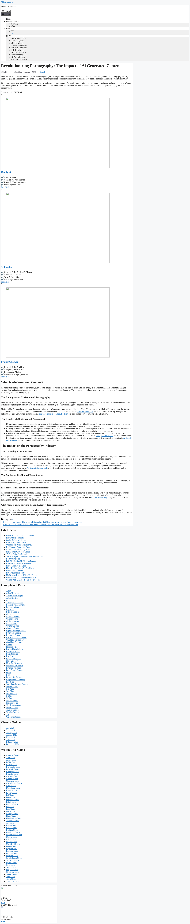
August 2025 (11, 735)
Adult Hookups (12, 593)
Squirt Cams (11, 867)
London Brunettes (8, 6)
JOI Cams (10, 823)
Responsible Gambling (15, 679)
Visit (3, 902)
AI (12, 33)
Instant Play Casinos (14, 649)
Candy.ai (6, 172)
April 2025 (10, 739)
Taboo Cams (11, 874)
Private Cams (11, 853)
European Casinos (13, 635)
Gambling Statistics (14, 642)
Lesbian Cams (12, 830)
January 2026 (11, 732)
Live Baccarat (12, 654)
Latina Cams (11, 827)
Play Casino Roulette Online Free (20, 535)
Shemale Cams (12, 855)
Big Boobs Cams (13, 767)
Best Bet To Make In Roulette (18, 563)
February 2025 (12, 742)
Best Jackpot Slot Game (16, 542)
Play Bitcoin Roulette (15, 538)
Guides (9, 644)
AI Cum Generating (99, 497)
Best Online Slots (13, 559)
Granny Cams (12, 813)
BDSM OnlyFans (18, 52)
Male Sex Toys (12, 661)
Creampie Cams (12, 781)
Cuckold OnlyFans (19, 59)
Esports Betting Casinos (16, 630)
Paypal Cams (11, 848)
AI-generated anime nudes (37, 468)
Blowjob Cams (12, 769)
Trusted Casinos (12, 710)
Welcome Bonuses (13, 717)
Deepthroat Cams (13, 788)
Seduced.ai (6, 267)
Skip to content (7, 2)
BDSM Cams (11, 764)
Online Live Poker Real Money (19, 545)
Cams (13, 26)
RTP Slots (10, 682)
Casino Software (13, 621)
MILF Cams (11, 839)
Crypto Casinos (12, 626)
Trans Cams (11, 879)
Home (8, 19)
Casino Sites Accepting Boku (18, 549)
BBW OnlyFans (18, 57)
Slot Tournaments (13, 705)
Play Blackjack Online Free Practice (21, 577)
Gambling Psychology (15, 640)
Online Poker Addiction (16, 540)
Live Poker (10, 656)
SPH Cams (10, 865)
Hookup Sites (11, 21)
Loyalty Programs (13, 658)
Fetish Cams (11, 802)
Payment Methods (13, 668)
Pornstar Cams (12, 851)
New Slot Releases (14, 663)
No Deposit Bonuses (14, 665)
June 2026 (10, 730)
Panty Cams (11, 846)
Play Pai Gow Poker (14, 570)
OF (7, 36)
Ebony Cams (11, 790)
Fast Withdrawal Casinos (16, 637)
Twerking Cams (12, 881)
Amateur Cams (12, 755)
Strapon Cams (12, 870)
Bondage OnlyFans (19, 55)
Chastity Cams (12, 776)
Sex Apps (10, 689)
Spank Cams (11, 863)
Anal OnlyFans (17, 41)
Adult (8, 591)
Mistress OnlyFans (19, 48)
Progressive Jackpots (14, 677)
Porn (8, 29)
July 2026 (10, 728)
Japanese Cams (12, 820)
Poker (8, 672)
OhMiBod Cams (13, 844)
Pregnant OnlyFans (19, 45)
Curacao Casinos (13, 628)
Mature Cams (11, 837)
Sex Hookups (11, 693)
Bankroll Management (15, 605)
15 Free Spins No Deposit (16, 554)
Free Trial (5, 187)
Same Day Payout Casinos (17, 684)
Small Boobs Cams (14, 858)
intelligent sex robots (104, 436)
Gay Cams (10, 811)
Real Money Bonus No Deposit (19, 547)
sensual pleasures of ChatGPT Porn (53, 414)
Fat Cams (10, 795)
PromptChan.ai (9, 361)
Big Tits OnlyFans (18, 38)
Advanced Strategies (14, 595)
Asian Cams (11, 760)
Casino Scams (12, 619)
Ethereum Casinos (13, 633)
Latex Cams (11, 825)
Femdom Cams (12, 799)
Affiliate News (12, 598)
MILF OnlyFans (18, 50)
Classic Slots (11, 623)
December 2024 (12, 744)
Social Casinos (12, 707)
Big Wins (10, 609)
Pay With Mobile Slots (15, 573)
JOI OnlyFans (17, 43)
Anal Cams (10, 757)
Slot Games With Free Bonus (18, 552)
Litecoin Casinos (13, 651)
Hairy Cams (11, 816)
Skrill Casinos (12, 700)
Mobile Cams (11, 841)
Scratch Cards (12, 686)
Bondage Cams (12, 771)
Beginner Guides (13, 607)
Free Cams (10, 809)
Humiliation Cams (13, 818)
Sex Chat (10, 691)
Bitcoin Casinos (12, 612)
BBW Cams (11, 762)
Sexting (14, 24)
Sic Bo (9, 698)
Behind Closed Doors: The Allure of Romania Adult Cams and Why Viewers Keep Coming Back (43, 522)
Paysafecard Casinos (14, 670)
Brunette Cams (12, 774)
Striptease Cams (12, 872)
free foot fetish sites (85, 411)
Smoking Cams (12, 860)
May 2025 (10, 737)
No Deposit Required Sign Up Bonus (21, 575)
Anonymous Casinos (14, 602)
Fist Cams (10, 806)
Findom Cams (12, 804)
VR (12, 31)
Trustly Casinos (12, 712)
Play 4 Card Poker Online (16, 566)
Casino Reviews (13, 616)
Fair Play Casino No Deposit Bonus (21, 561)
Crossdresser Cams (14, 783)
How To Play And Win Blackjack (20, 568)
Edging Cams (11, 792)
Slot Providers (12, 703)
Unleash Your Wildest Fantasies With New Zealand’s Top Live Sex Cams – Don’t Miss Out (40, 524)
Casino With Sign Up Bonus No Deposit (22, 580)
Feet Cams (10, 797)
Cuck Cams (11, 785)
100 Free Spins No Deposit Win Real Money (24, 556)
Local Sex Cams (13, 832)
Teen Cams (10, 877)
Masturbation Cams (14, 834)
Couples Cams (12, 778)
